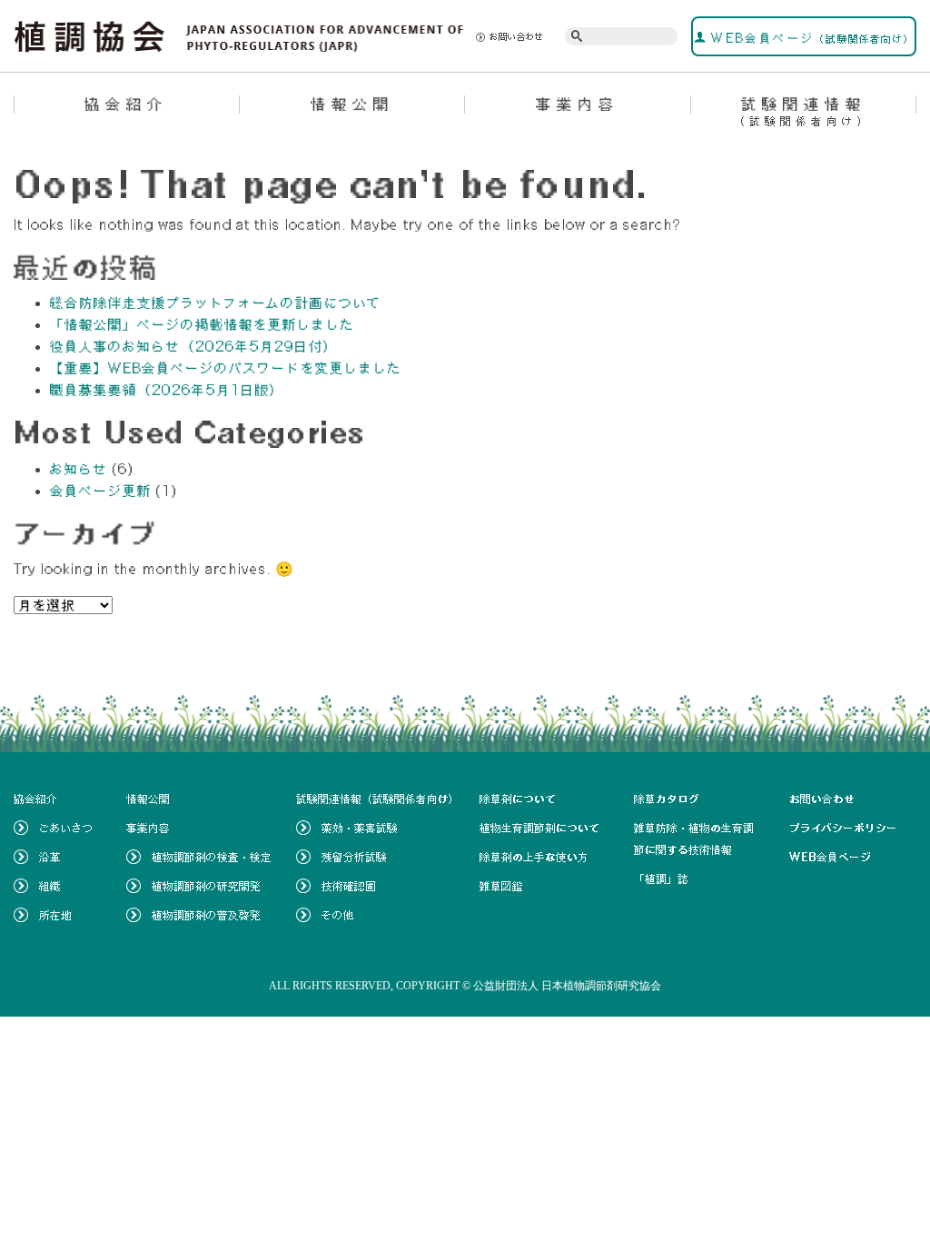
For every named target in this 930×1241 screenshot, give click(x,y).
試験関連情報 (803, 110)
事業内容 (577, 103)
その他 (338, 914)
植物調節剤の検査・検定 (212, 856)
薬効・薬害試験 (360, 827)
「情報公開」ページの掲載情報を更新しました (202, 324)
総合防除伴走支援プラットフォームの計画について (215, 302)
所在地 (55, 914)
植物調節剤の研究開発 (206, 885)
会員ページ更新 (101, 490)
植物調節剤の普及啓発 (206, 914)
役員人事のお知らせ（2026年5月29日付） (194, 346)
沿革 (50, 856)
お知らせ (79, 469)
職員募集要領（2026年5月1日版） (167, 389)
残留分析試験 (354, 856)
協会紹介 (126, 103)
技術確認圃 (349, 885)
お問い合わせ (517, 36)
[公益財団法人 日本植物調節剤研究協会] (239, 34)
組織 (50, 885)
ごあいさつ (66, 827)
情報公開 (352, 103)
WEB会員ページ (810, 38)
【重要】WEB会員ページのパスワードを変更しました (226, 368)
